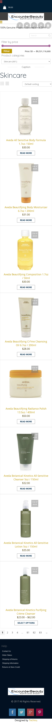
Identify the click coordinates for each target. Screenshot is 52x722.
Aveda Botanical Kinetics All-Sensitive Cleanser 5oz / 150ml (26, 477)
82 (34, 632)
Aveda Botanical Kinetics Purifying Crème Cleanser (26, 611)
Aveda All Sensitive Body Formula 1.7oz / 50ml (26, 141)
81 (28, 632)
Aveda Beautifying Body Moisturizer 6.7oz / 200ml (26, 209)
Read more (26, 153)
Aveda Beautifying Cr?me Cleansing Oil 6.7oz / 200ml (26, 343)
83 (40, 632)
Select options (26, 622)
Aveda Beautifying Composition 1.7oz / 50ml (26, 276)
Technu (33, 720)
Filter (7, 51)
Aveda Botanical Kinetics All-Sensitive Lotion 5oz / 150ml (26, 544)
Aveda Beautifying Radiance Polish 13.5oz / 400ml (26, 410)
